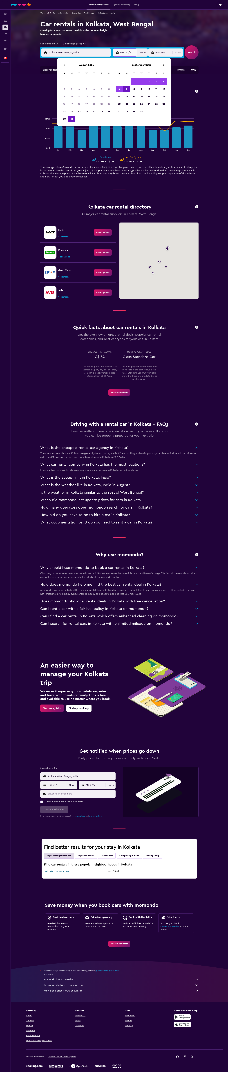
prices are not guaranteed (107, 970)
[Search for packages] (5, 34)
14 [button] (101, 96)
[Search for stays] (5, 21)
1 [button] (108, 81)
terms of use (80, 816)
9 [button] (64, 96)
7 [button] (101, 89)
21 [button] (101, 104)
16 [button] (64, 104)
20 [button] (94, 104)
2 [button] (64, 89)
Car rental (44, 13)
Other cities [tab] (107, 856)
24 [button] (71, 111)
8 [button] (109, 89)
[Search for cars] (5, 27)
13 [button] (94, 96)
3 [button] (71, 89)
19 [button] (86, 104)
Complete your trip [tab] (129, 856)
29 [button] (108, 111)
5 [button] (86, 89)
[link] (103, 232)
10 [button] (71, 96)
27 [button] (94, 111)
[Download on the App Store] (182, 1024)
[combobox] (49, 43)
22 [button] (108, 104)
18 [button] (79, 104)
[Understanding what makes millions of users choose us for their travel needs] (197, 555)
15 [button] (109, 96)
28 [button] (101, 111)
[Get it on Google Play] (182, 1017)
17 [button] (72, 104)
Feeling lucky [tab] (152, 856)
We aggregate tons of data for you (63, 985)
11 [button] (79, 96)
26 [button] (86, 111)
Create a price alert (170, 926)
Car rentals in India (60, 13)
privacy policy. (95, 816)
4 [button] (79, 89)
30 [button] (64, 119)
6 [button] (94, 89)
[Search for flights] (5, 14)
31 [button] (72, 119)
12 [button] (86, 96)
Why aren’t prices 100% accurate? (62, 990)
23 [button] (64, 111)
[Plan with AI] (5, 40)
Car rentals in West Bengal (83, 13)
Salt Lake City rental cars (57, 871)
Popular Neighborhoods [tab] (59, 856)
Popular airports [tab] (86, 856)
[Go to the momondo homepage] (21, 4)
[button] (5, 4)
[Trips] (5, 49)
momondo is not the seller (58, 979)
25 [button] (79, 111)
